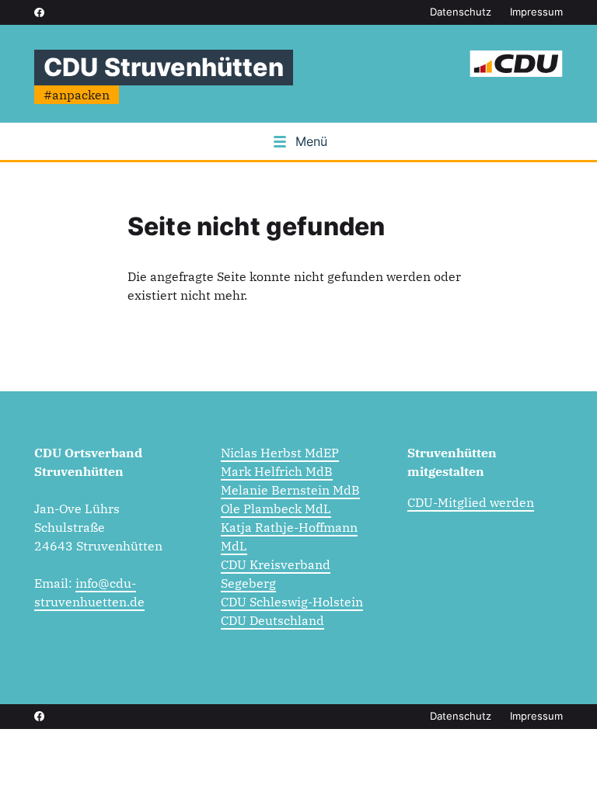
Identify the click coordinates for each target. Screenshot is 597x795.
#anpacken (77, 94)
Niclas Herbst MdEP (280, 452)
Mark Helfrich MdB (277, 471)
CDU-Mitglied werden (470, 502)
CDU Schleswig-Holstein (292, 601)
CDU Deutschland (272, 620)
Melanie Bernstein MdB (290, 490)
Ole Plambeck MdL (276, 508)
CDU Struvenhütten (164, 67)
